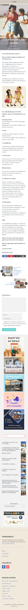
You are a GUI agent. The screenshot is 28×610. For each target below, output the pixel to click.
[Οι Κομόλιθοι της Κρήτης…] (23, 466)
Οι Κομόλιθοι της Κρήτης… (9, 464)
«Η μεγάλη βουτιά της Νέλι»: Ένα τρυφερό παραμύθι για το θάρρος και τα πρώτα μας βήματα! (11, 449)
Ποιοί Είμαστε (5, 553)
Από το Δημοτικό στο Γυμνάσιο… (10, 474)
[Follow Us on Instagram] (7, 566)
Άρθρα (14, 46)
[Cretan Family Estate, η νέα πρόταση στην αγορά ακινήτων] (23, 487)
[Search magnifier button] (24, 436)
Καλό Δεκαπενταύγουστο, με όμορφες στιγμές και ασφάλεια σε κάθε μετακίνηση (11, 482)
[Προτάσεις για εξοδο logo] (14, 391)
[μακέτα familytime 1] (14, 429)
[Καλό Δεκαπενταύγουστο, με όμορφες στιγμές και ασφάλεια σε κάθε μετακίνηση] (23, 482)
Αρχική (3, 551)
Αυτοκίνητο (5, 593)
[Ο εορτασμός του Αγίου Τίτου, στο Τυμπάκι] (23, 444)
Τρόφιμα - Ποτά (6, 591)
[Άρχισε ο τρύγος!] (23, 455)
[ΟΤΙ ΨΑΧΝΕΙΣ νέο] (14, 408)
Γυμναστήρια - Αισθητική (8, 598)
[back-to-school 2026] (14, 373)
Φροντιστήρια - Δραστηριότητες (10, 581)
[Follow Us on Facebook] (3, 566)
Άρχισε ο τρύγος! (6, 453)
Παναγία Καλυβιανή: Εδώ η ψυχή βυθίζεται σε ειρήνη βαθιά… (10, 491)
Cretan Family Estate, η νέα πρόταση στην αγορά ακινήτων (10, 486)
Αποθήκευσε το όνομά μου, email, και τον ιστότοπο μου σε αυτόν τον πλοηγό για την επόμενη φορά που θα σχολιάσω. (14, 323)
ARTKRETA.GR (14, 606)
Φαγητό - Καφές (6, 588)
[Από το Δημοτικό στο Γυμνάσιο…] (23, 477)
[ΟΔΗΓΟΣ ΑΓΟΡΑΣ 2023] (14, 356)
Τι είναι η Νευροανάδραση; (10, 283)
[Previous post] (2, 271)
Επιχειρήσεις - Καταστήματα (9, 586)
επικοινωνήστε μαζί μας (8, 543)
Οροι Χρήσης (5, 556)
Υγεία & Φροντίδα (6, 583)
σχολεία (8, 64)
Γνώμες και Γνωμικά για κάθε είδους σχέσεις (9, 459)
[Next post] (26, 283)
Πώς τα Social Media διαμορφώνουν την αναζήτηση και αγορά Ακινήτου (17, 271)
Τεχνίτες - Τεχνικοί (6, 596)
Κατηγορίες (14, 504)
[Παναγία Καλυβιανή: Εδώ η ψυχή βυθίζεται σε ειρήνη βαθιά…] (23, 493)
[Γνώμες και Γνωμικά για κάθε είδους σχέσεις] (23, 460)
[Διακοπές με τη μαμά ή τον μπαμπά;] (23, 471)
